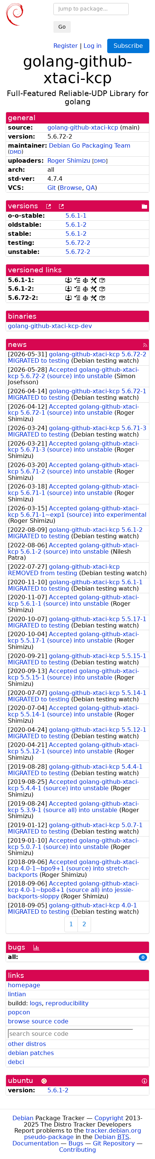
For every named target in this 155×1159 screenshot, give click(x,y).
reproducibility (67, 1003)
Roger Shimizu (68, 160)
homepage (24, 985)
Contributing (77, 1149)
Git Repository (114, 1143)
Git (51, 187)
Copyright (108, 1118)
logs (36, 1003)
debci (16, 1062)
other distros (27, 1044)
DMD (15, 152)
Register (65, 45)
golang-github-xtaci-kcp (82, 127)
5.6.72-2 (77, 242)
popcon (19, 1012)
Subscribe (128, 45)
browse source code (38, 1021)
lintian (17, 994)
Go (62, 27)
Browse (71, 187)
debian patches (31, 1053)
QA (90, 187)
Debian (22, 1118)
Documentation (35, 1143)
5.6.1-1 (76, 215)
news (17, 344)
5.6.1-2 (76, 224)
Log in (93, 45)
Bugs (75, 1143)
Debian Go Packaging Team (90, 145)
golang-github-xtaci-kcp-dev (50, 326)
